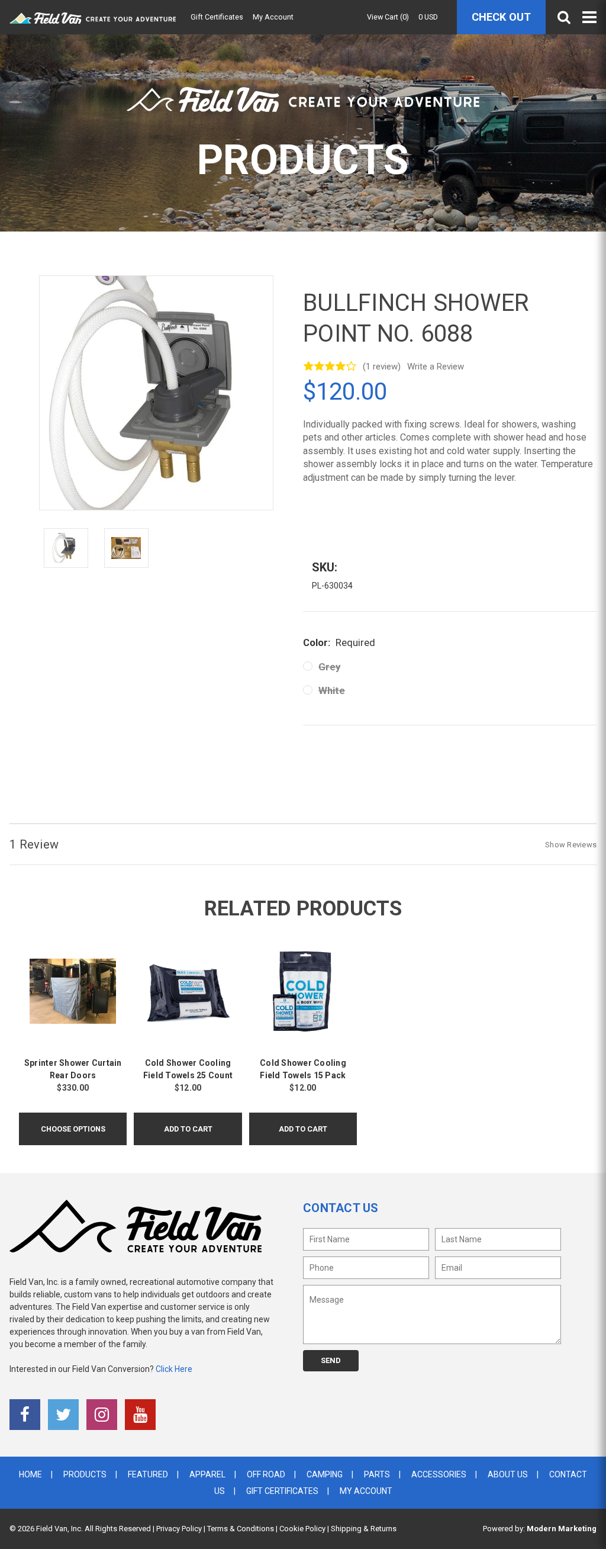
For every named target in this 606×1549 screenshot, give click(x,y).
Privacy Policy (179, 1528)
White (331, 690)
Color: (339, 642)
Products (85, 1474)
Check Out (501, 17)
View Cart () (388, 16)
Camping (325, 1474)
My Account (273, 16)
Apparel (207, 1474)
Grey (329, 667)
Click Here (174, 1369)
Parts (377, 1474)
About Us (508, 1474)
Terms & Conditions (240, 1528)
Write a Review (435, 366)
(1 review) (382, 366)
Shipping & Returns (364, 1528)
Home (30, 1474)
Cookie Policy (302, 1528)
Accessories (438, 1474)
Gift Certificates (217, 16)
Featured (148, 1474)
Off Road (266, 1474)
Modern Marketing (562, 1528)
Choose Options (73, 1128)
